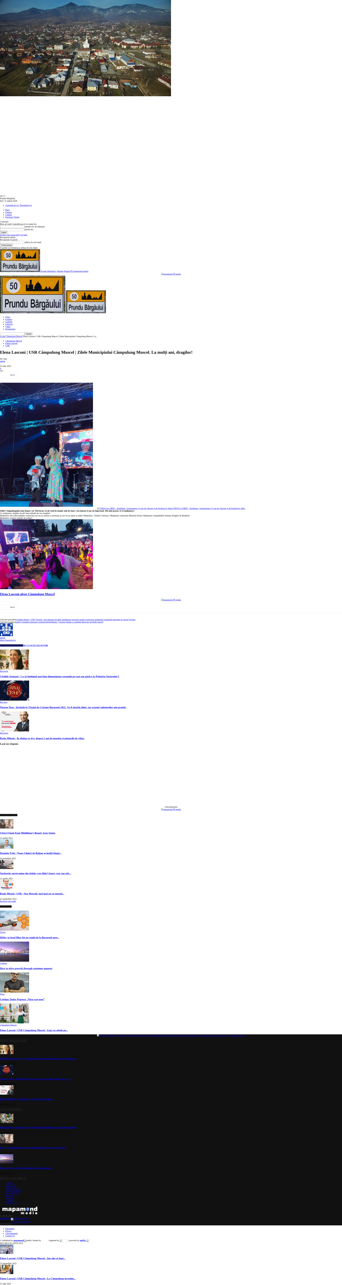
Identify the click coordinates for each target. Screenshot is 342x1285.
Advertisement (11, 1233)
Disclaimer (9, 1229)
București (4, 671)
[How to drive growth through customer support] (14, 961)
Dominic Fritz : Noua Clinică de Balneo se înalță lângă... (31, 853)
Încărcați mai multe (8, 901)
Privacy (8, 1231)
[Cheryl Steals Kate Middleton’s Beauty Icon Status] (6, 828)
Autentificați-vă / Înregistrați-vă (18, 205)
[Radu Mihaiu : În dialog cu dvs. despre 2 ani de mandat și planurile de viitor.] (14, 731)
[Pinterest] (43, 375)
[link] (27, 594)
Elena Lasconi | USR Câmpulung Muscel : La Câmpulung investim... (38, 1278)
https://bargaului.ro (8, 640)
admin (2, 361)
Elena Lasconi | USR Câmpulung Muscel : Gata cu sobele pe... (34, 1030)
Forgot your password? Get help (13, 235)
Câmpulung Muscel (14, 336)
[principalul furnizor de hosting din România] (45, 1240)
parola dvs (29, 229)
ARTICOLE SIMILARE (11, 645)
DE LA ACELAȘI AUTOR (35, 645)
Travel (2, 932)
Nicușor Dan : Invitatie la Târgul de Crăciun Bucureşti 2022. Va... (36, 1079)
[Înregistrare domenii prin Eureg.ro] (64, 1240)
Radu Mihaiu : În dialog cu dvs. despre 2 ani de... (27, 1099)
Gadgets (8, 322)
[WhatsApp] (53, 375)
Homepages (10, 329)
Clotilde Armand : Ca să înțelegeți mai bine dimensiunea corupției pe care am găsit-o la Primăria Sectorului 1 (59, 676)
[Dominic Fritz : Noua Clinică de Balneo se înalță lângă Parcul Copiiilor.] (6, 848)
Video (7, 326)
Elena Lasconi (11, 343)
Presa (2, 994)
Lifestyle (9, 324)
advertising (14, 1218)
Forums (8, 212)
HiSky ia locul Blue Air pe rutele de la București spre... (29, 937)
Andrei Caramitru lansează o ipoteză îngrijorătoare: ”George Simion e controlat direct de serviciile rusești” (59, 622)
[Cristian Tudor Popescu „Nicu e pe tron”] (14, 992)
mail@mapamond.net (21, 1222)
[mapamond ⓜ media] (171, 809)
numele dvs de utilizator (35, 227)
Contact (8, 215)
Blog (7, 210)
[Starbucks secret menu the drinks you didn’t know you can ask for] (6, 868)
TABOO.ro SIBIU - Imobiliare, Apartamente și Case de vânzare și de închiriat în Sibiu (208, 508)
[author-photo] (6, 635)
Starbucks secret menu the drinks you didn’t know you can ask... (35, 873)
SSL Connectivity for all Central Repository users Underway (33, 1147)
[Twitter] (34, 375)
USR (7, 346)
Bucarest (3, 702)
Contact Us (10, 1236)
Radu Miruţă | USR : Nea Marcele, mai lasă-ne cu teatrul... (32, 893)
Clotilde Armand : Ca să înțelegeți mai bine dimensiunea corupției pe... (38, 1058)
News (7, 317)
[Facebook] (24, 375)
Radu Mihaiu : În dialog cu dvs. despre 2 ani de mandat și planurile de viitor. (42, 738)
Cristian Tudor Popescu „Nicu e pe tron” (22, 999)
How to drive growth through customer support (26, 968)
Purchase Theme (12, 217)
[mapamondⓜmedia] (171, 274)
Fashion (8, 319)
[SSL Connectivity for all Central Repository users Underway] (6, 1142)
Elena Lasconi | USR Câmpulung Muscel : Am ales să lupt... (32, 1258)
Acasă (2, 336)
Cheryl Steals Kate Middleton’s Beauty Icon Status (27, 833)
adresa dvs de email (33, 242)
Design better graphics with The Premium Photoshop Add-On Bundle (38, 1127)
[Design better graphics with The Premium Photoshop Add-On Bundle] (6, 1122)
